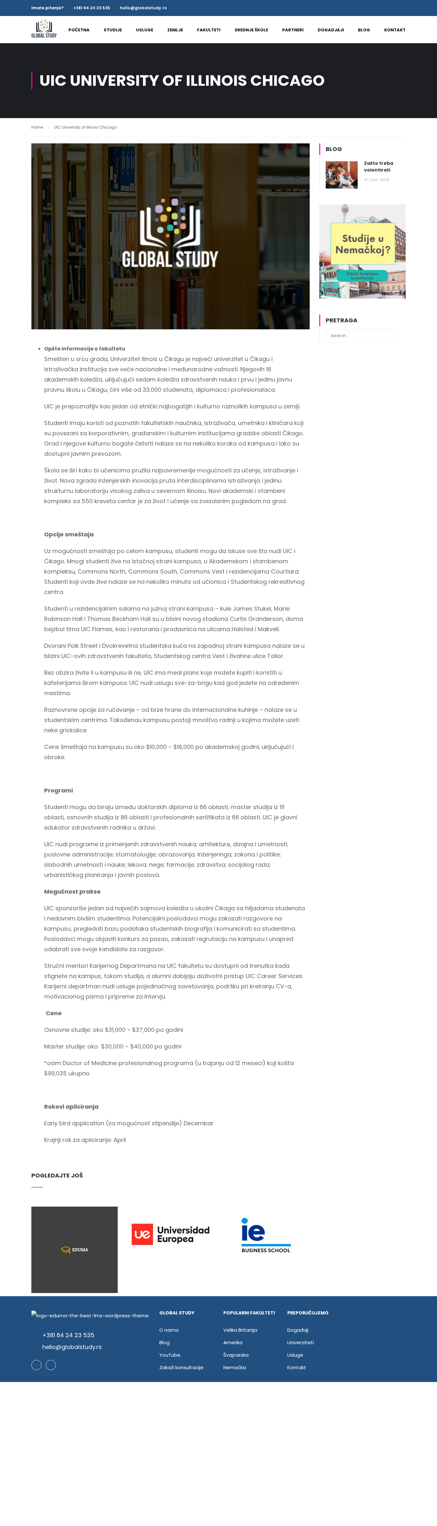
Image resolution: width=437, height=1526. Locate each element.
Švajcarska (236, 1355)
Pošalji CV (218, 1473)
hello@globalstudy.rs (143, 8)
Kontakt (395, 30)
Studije (113, 30)
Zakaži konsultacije (181, 1367)
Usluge (144, 30)
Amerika (232, 1342)
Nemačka (234, 1367)
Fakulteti (208, 30)
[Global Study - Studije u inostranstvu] (44, 32)
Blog (364, 30)
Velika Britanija (240, 1330)
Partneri (293, 30)
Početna (79, 30)
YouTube (169, 1355)
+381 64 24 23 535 (91, 8)
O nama (169, 1330)
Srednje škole (251, 30)
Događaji (297, 1330)
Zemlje (175, 30)
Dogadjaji (331, 30)
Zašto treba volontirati (378, 166)
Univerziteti (300, 1342)
